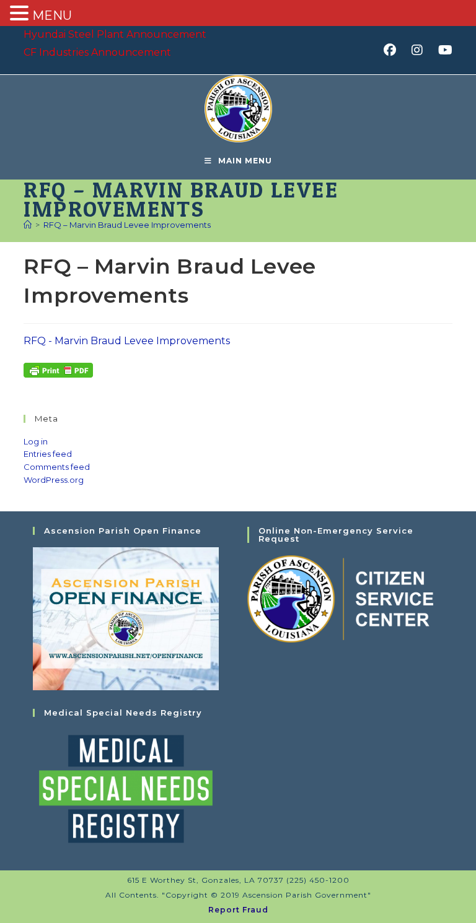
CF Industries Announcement (97, 52)
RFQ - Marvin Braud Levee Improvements (127, 341)
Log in (36, 441)
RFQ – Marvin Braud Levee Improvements (127, 225)
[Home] (28, 225)
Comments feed (57, 467)
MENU (52, 15)
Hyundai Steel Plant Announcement (115, 34)
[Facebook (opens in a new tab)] (394, 50)
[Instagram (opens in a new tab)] (421, 50)
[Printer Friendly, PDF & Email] (58, 369)
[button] (21, 14)
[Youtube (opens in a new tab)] (443, 50)
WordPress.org (54, 480)
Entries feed (48, 454)
